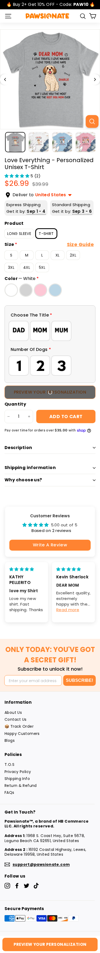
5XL (42, 267)
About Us (13, 712)
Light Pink (40, 290)
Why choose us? (23, 480)
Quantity (15, 404)
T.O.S (9, 764)
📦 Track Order (19, 726)
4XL (26, 267)
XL (57, 255)
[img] (21, 569)
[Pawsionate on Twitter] (26, 885)
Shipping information (30, 468)
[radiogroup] (50, 331)
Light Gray (25, 290)
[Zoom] (92, 121)
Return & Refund (21, 785)
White (11, 290)
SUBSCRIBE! (79, 680)
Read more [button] (67, 609)
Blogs (10, 740)
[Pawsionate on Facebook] (17, 885)
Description (18, 448)
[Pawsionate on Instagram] (7, 885)
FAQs (9, 792)
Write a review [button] (50, 545)
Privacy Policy (18, 771)
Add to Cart (66, 416)
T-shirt (46, 233)
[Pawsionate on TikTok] (36, 885)
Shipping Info (17, 778)
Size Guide (80, 244)
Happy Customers (22, 733)
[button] (17, 176)
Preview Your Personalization (50, 392)
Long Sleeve (19, 233)
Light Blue (55, 290)
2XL (73, 255)
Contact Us (16, 719)
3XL (11, 267)
